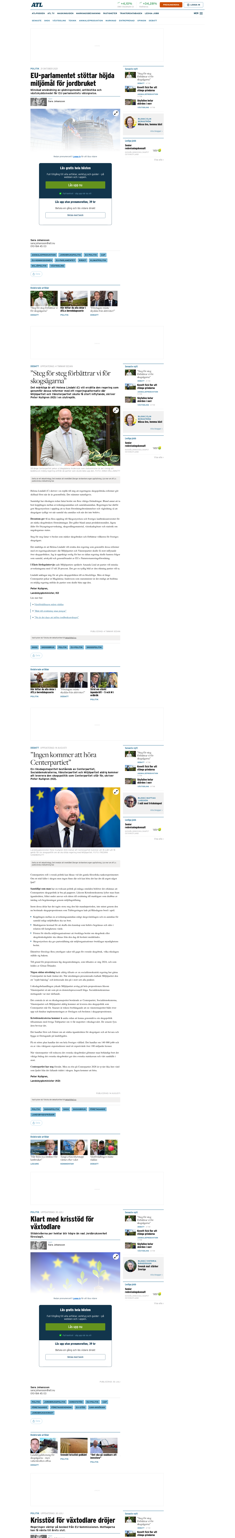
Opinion (141, 20)
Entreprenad (127, 20)
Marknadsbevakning (88, 13)
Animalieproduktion (91, 20)
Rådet (82, 260)
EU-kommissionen (42, 260)
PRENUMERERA (171, 5)
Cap (103, 255)
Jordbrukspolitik (70, 255)
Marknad (111, 20)
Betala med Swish (75, 215)
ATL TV (51, 13)
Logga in (77, 156)
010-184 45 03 (38, 246)
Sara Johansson (56, 101)
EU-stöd (80, 1407)
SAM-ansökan (97, 1407)
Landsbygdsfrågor (43, 1114)
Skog (47, 20)
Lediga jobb (152, 13)
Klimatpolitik (98, 260)
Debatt (153, 20)
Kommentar (67, 1164)
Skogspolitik (94, 647)
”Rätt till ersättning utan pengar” (50, 610)
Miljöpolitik (39, 266)
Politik (34, 68)
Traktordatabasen (131, 13)
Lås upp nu (75, 185)
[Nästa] (116, 302)
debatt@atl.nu (70, 638)
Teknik (72, 20)
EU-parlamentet (65, 260)
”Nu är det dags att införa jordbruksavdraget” (56, 617)
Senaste (36, 20)
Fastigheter (110, 13)
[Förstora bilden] (116, 113)
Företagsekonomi (61, 1407)
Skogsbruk (47, 647)
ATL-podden (38, 13)
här (52, 481)
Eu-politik (91, 255)
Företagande (97, 1109)
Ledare (34, 1164)
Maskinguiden (65, 13)
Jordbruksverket (42, 1413)
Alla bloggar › (156, 131)
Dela (38, 274)
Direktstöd (76, 1402)
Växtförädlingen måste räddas (49, 604)
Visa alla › (159, 159)
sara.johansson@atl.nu (42, 243)
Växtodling (59, 20)
